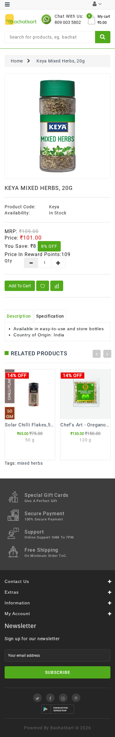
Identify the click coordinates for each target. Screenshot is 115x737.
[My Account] (97, 4)
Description (19, 316)
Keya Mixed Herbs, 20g (60, 61)
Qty (8, 260)
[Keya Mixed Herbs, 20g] (57, 126)
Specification (50, 316)
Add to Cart (20, 285)
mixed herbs (30, 463)
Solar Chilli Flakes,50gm (32, 425)
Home (17, 61)
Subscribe (57, 672)
